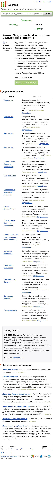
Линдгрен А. (17, 357)
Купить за (26, 82)
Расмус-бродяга (10, 310)
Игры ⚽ (39, 29)
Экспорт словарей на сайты (9, 456)
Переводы (14, 24)
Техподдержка (15, 449)
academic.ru (9, 4)
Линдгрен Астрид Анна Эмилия (16, 406)
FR (49, 2)
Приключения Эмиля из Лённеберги (9, 164)
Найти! (47, 14)
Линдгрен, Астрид (10, 369)
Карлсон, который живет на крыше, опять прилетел (11, 237)
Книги (39, 24)
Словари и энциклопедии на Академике (21, 9)
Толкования (26, 20)
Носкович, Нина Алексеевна (14, 419)
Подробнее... (27, 113)
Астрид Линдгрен (10, 377)
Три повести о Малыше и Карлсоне (9, 192)
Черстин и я (8, 100)
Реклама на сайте (26, 449)
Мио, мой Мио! (10, 176)
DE (40, 2)
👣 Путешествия (6, 453)
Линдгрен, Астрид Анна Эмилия (16, 394)
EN (36, 2)
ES (45, 2)
